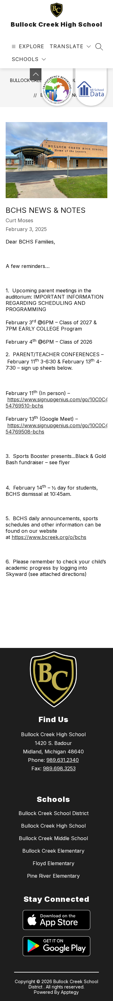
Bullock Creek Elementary (53, 851)
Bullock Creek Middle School (53, 838)
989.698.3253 (59, 768)
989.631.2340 (62, 760)
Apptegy (70, 992)
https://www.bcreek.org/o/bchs (49, 537)
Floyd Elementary (53, 863)
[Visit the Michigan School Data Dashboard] (91, 87)
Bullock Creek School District (54, 813)
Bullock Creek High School (53, 826)
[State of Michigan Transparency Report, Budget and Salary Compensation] (57, 87)
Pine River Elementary (53, 876)
